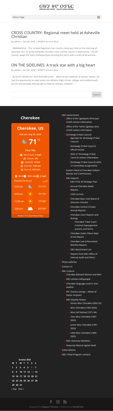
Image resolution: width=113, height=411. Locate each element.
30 (17, 385)
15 (13, 376)
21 (36, 376)
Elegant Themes (50, 406)
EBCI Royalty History (76, 299)
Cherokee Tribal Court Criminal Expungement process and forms (86, 225)
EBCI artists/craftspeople (78, 279)
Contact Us (67, 266)
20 (32, 376)
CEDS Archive (77, 194)
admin (17, 41)
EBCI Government (70, 115)
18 (25, 376)
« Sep (14, 388)
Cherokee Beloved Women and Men (83, 274)
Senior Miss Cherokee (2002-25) (85, 303)
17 (21, 376)
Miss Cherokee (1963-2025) (83, 307)
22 (13, 380)
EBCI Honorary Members (78, 340)
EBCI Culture (68, 271)
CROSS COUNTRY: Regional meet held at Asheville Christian (55, 34)
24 (21, 380)
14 (36, 371)
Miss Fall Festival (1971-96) (83, 312)
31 (21, 385)
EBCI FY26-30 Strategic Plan (83, 181)
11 (25, 371)
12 (28, 371)
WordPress (78, 406)
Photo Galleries (69, 262)
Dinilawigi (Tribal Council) (78, 134)
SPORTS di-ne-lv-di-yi (48, 41)
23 (17, 380)
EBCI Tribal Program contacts (76, 354)
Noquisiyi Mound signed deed (81, 345)
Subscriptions (68, 350)
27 (32, 380)
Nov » (21, 388)
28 (36, 380)
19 (28, 376)
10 (21, 371)
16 (17, 376)
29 (13, 385)
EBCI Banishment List (80, 249)
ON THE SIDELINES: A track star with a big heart (53, 65)
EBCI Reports (72, 178)
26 (28, 380)
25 (25, 380)
